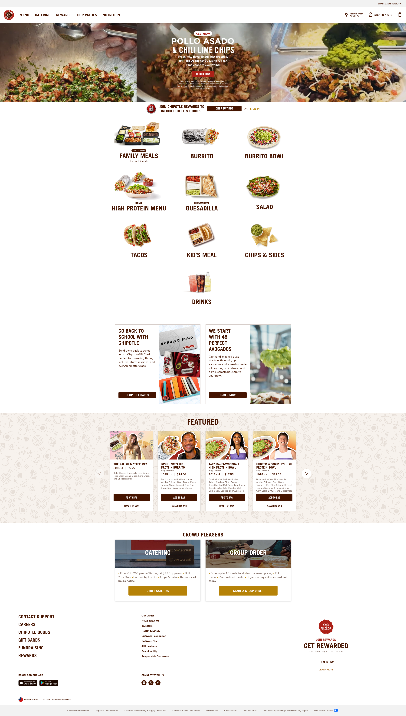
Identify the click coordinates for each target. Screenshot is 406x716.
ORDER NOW (203, 74)
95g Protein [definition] (167, 470)
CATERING (42, 15)
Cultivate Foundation (153, 636)
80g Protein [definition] (215, 470)
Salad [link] (264, 207)
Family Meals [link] (139, 156)
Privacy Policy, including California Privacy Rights (285, 710)
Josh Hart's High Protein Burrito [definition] (173, 466)
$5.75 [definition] (131, 468)
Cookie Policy (230, 710)
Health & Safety (150, 631)
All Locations (149, 646)
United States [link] (31, 699)
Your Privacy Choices (323, 710)
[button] (306, 473)
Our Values (147, 615)
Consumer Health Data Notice (186, 710)
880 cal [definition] (118, 468)
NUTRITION (111, 15)
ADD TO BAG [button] (131, 497)
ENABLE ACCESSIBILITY (389, 4)
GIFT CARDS (29, 640)
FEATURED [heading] (203, 422)
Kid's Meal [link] (202, 255)
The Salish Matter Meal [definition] (131, 464)
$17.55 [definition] (228, 474)
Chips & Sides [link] (264, 255)
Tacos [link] (139, 255)
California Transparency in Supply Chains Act (145, 710)
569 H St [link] (354, 16)
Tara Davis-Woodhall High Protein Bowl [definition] (224, 466)
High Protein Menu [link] (139, 208)
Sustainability (149, 651)
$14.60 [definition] (181, 474)
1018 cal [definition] (214, 474)
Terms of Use (212, 710)
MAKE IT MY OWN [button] (131, 505)
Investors (147, 626)
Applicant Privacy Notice (106, 710)
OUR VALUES (87, 15)
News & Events (150, 621)
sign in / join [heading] (383, 15)
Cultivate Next (149, 641)
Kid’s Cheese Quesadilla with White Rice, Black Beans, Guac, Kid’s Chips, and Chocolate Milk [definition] (132, 476)
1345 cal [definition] (166, 474)
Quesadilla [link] (202, 208)
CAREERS (27, 624)
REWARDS (64, 15)
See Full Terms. (205, 88)
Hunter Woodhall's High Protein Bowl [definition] (274, 466)
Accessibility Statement (78, 710)
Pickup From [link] (356, 13)
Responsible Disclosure (155, 656)
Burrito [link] (201, 156)
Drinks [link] (202, 302)
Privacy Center (249, 710)
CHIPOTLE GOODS (34, 632)
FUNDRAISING (31, 647)
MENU (24, 15)
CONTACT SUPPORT (36, 616)
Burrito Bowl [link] (264, 156)
